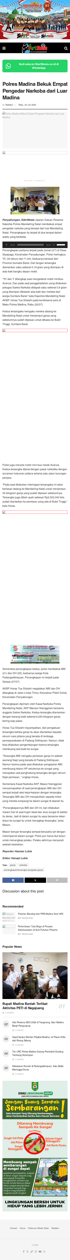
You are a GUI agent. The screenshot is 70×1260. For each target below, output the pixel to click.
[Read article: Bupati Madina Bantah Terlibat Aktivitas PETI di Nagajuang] (35, 975)
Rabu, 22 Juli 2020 (27, 104)
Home (22, 1228)
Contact (13, 1228)
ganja (13, 865)
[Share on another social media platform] (57, 880)
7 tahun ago (26, 933)
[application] (35, 245)
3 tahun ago (26, 917)
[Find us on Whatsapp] (44, 1251)
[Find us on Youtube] (40, 1251)
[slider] (61, 244)
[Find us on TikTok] (32, 1251)
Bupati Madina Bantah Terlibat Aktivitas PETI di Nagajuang (24, 1005)
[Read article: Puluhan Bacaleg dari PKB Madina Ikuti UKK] (8, 916)
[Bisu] (53, 244)
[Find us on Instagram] (36, 1251)
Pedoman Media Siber (38, 1228)
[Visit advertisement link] (35, 19)
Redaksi (9, 104)
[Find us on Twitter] (27, 1251)
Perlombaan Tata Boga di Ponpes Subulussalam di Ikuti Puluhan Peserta (37, 928)
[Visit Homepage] (35, 48)
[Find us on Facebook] (23, 1251)
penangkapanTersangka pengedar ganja (23, 869)
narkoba (23, 865)
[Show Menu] (4, 48)
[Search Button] (66, 48)
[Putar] (6, 244)
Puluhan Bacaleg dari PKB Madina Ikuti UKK (40, 913)
